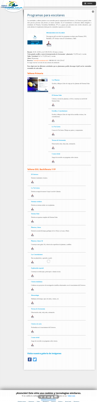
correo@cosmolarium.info (40, 60)
